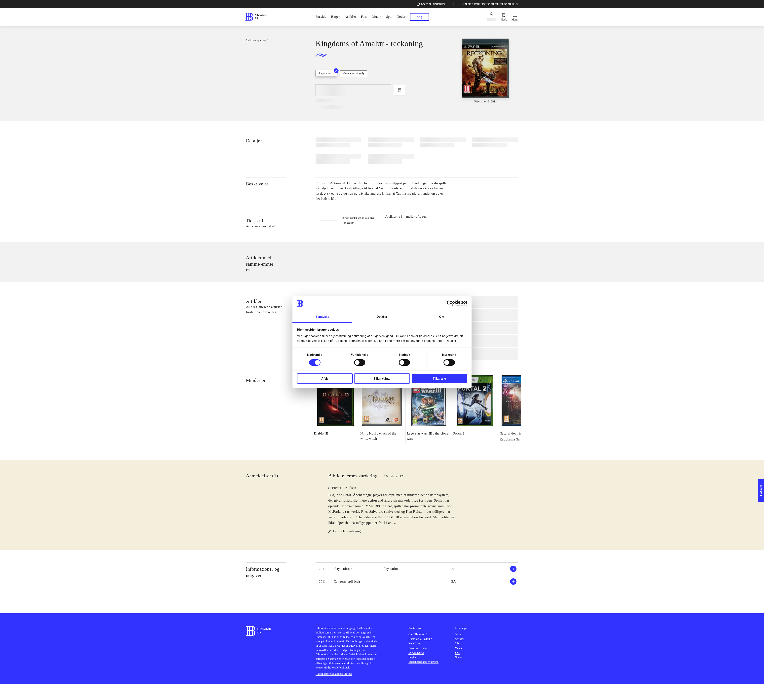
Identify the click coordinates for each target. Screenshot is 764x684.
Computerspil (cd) (353, 73)
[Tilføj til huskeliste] (399, 90)
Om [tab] (441, 316)
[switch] (359, 362)
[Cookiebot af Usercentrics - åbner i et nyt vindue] (449, 303)
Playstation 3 (326, 73)
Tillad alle (439, 378)
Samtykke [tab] (322, 316)
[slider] (485, 71)
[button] (417, 568)
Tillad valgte (382, 378)
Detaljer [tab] (382, 316)
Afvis (324, 378)
